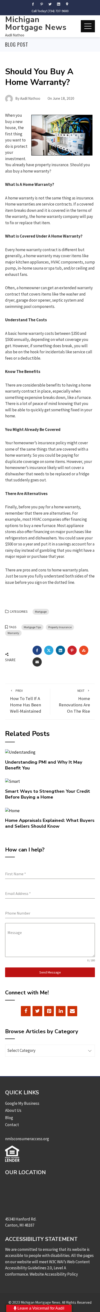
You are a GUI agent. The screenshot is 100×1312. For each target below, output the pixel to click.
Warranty (13, 633)
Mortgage (41, 611)
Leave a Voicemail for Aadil (40, 1308)
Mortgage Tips (32, 627)
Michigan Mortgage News (36, 23)
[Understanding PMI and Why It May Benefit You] (20, 752)
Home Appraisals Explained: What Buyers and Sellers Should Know (49, 823)
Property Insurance (60, 627)
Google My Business (22, 1103)
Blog (9, 1117)
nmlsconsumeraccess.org (27, 1138)
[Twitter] (37, 1011)
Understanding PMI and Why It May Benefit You (43, 765)
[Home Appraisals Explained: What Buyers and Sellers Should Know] (12, 810)
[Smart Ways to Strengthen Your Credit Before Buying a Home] (12, 781)
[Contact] (72, 1011)
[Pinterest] (49, 1011)
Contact (12, 1124)
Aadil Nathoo (14, 35)
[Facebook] (26, 1011)
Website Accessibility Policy (54, 1274)
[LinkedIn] (61, 1011)
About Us (13, 1110)
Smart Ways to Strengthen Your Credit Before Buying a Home (47, 794)
